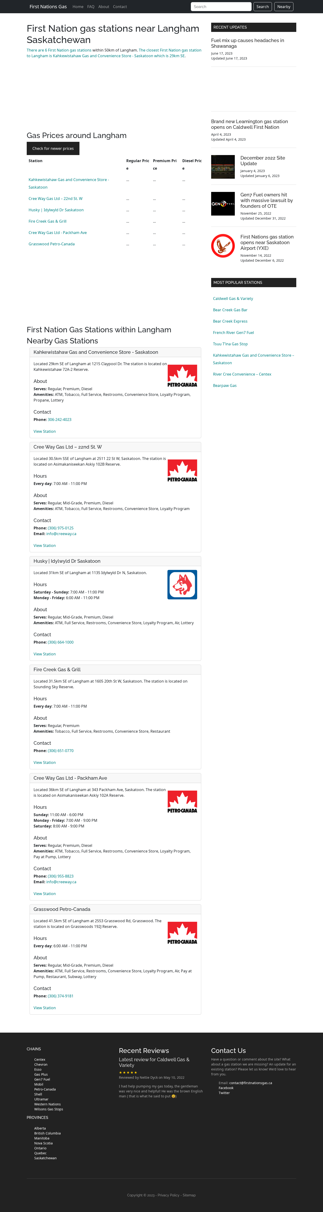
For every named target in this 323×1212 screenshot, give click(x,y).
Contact (120, 6)
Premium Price (165, 164)
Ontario (40, 1148)
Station (36, 160)
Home (78, 6)
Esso (37, 1069)
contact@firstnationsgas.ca (250, 1083)
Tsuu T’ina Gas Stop (230, 343)
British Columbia (47, 1133)
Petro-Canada (45, 1089)
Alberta (40, 1128)
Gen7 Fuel (42, 1079)
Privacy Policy (168, 1195)
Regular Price (137, 164)
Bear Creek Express (230, 321)
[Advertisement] (115, 98)
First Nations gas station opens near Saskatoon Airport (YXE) (267, 242)
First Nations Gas (48, 6)
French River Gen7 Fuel (233, 332)
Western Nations (47, 1104)
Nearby (283, 6)
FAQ (91, 6)
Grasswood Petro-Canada (52, 244)
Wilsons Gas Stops (48, 1109)
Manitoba (41, 1138)
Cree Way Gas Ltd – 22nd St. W (56, 198)
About (103, 6)
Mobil (38, 1084)
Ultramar (41, 1099)
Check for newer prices (53, 148)
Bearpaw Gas (225, 385)
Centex (39, 1059)
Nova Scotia (43, 1143)
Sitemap (189, 1195)
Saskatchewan (45, 1158)
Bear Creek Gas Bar (230, 309)
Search (263, 6)
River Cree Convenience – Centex (242, 374)
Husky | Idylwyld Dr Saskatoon (56, 209)
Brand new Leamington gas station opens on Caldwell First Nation (249, 124)
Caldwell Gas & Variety (233, 298)
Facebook (226, 1088)
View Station (45, 431)
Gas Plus (41, 1074)
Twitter (224, 1093)
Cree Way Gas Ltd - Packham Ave (58, 232)
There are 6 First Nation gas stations (59, 50)
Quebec (40, 1153)
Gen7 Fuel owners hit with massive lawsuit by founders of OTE (266, 200)
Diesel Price (192, 164)
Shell (38, 1094)
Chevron (41, 1064)
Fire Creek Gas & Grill (47, 221)
